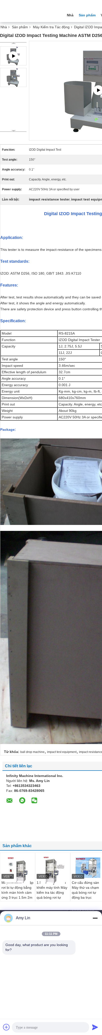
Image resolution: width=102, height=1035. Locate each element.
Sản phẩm (87, 15)
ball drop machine (32, 752)
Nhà (70, 15)
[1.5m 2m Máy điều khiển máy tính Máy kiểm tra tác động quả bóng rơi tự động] (52, 870)
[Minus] (95, 918)
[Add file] (6, 1027)
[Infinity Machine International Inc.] (27, 14)
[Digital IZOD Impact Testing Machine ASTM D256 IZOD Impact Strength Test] (13, 77)
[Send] (95, 1027)
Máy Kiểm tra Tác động (51, 27)
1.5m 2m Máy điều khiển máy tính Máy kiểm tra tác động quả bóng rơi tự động (52, 892)
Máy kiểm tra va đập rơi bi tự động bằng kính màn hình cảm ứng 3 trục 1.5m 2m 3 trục (17, 892)
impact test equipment (61, 752)
